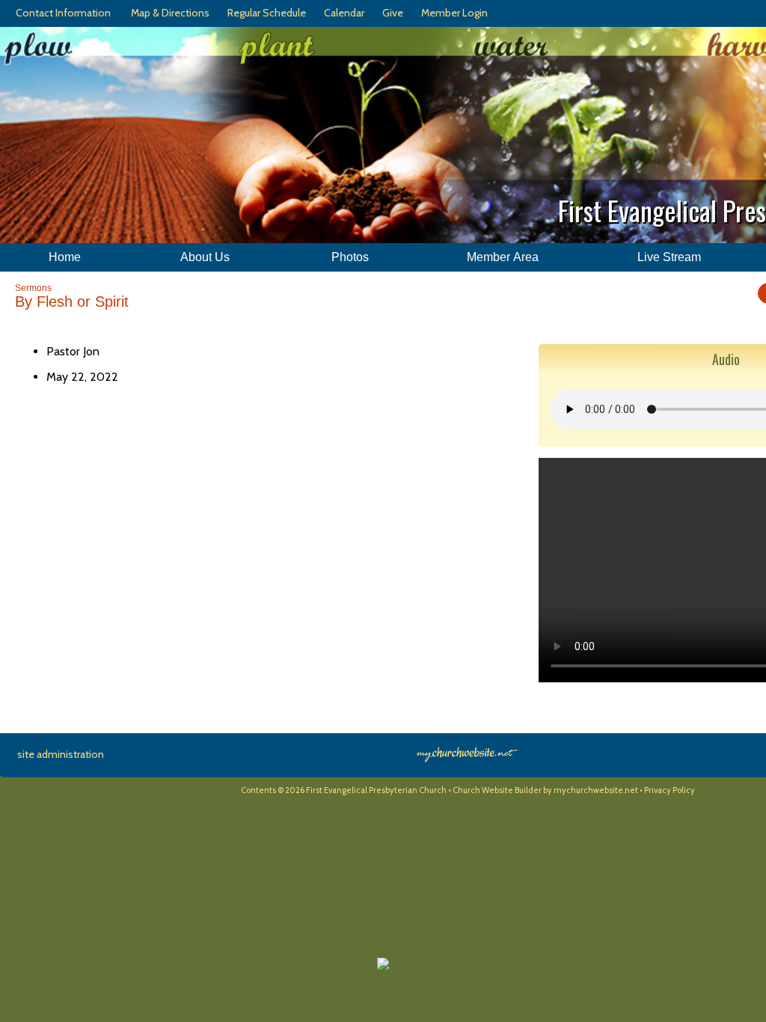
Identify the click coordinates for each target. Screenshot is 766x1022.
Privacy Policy (669, 790)
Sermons (33, 288)
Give (390, 12)
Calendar (341, 12)
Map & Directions (167, 12)
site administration (60, 754)
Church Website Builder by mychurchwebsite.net (545, 790)
